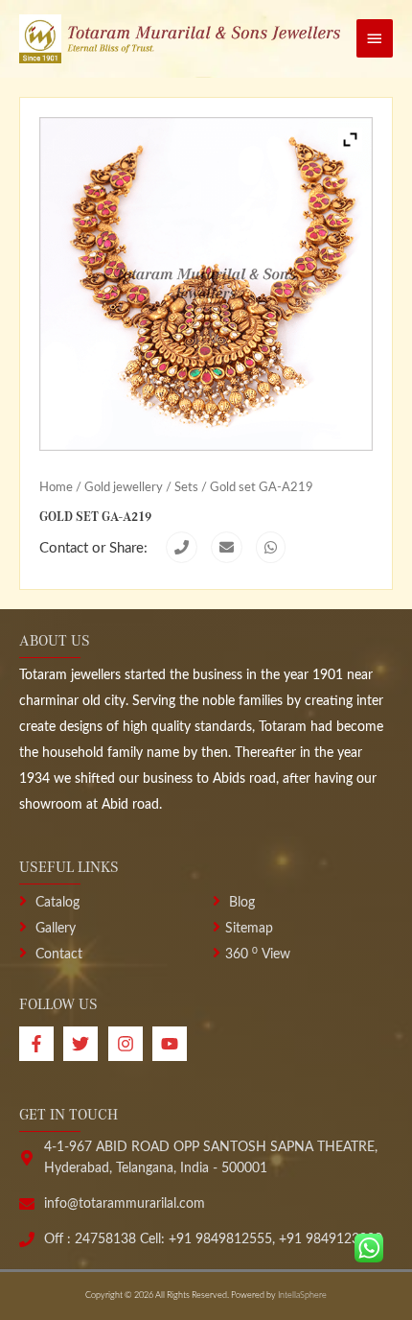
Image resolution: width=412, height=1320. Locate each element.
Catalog (56, 902)
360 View (257, 954)
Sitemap (249, 928)
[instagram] (130, 1043)
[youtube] (172, 1043)
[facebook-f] (41, 1043)
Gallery (54, 928)
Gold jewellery (123, 487)
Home (56, 487)
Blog (240, 902)
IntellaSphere (302, 1295)
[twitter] (85, 1043)
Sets (186, 487)
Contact (57, 954)
